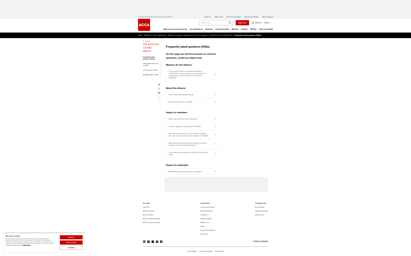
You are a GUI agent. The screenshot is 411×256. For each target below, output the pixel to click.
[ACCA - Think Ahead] (260, 242)
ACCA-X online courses (151, 222)
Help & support (206, 219)
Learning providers (222, 29)
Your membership (159, 35)
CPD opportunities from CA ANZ (150, 64)
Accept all (71, 237)
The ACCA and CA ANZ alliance (220, 35)
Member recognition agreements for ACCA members (187, 35)
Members (235, 29)
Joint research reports (150, 70)
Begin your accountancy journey (175, 29)
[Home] (144, 30)
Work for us (204, 222)
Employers (209, 29)
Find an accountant (207, 207)
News (202, 226)
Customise (71, 248)
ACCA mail (204, 234)
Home (140, 35)
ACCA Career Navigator (151, 219)
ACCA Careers (148, 215)
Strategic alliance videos (151, 75)
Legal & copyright (261, 211)
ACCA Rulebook (206, 211)
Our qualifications (196, 29)
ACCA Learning (148, 211)
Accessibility (259, 207)
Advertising (259, 215)
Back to (151, 46)
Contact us (204, 215)
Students (244, 29)
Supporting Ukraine (207, 230)
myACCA (146, 207)
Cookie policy (26, 245)
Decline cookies (71, 242)
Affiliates (253, 29)
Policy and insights (266, 29)
